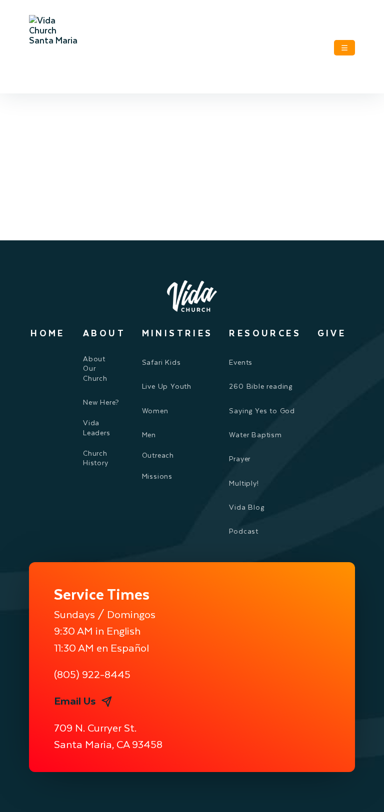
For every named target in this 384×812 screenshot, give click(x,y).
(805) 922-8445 (92, 674)
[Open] (344, 47)
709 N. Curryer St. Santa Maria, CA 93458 (108, 735)
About (104, 333)
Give (332, 333)
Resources (265, 333)
